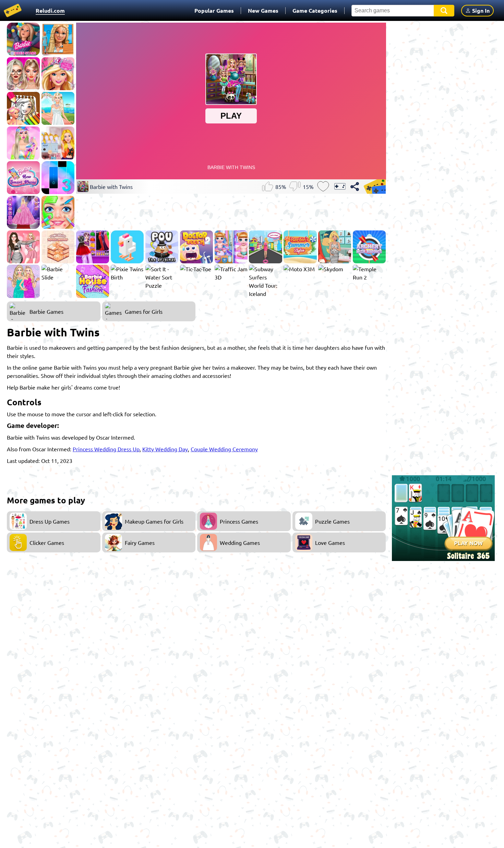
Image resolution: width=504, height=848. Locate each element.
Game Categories (314, 10)
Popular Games (214, 10)
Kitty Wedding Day (165, 448)
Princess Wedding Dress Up (106, 448)
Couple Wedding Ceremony (224, 448)
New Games (263, 10)
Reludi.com (50, 10)
